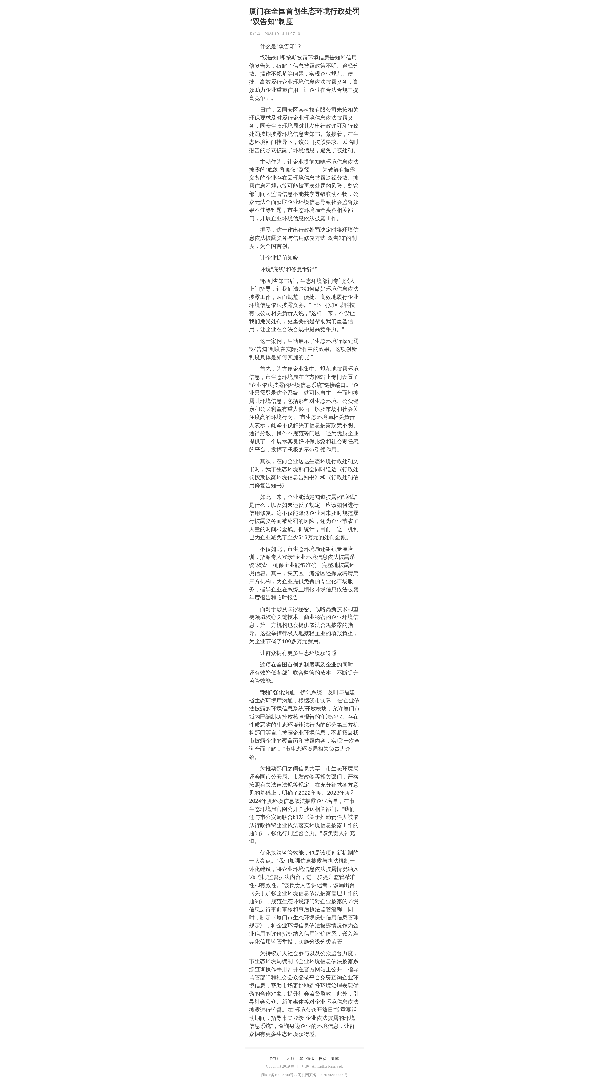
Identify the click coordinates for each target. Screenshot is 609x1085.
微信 (323, 1059)
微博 (335, 1059)
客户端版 (306, 1059)
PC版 (274, 1059)
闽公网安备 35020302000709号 (323, 1075)
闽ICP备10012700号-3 (279, 1075)
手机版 (289, 1059)
